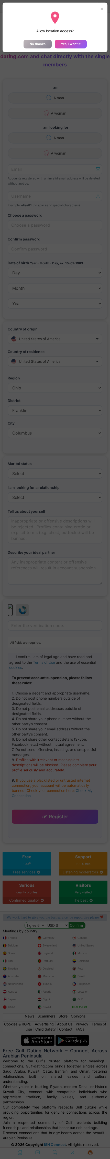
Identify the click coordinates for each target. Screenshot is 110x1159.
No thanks (38, 44)
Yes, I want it (71, 44)
